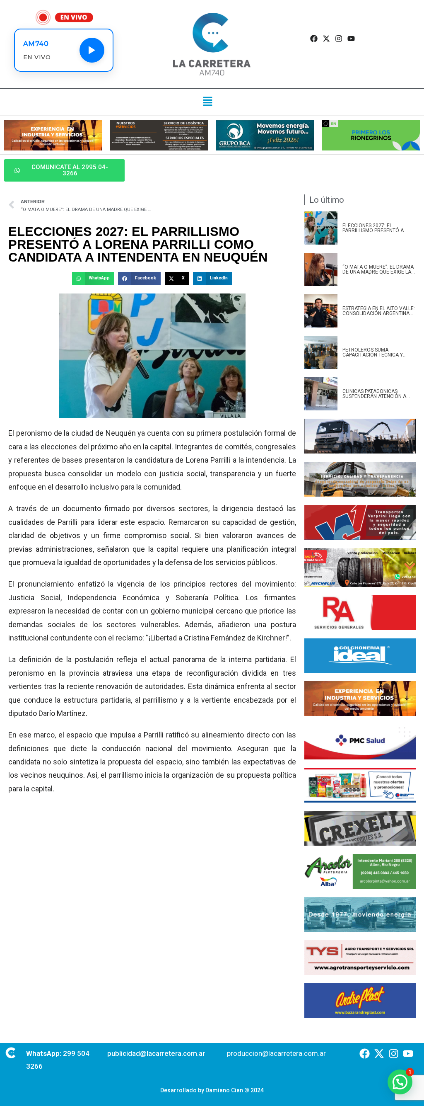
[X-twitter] (326, 39)
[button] (207, 102)
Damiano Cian (224, 1090)
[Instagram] (339, 39)
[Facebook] (313, 39)
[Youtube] (351, 39)
